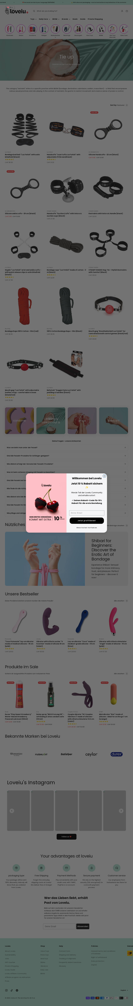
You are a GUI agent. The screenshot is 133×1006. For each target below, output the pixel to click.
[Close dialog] (104, 476)
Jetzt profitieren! (87, 520)
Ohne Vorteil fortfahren (86, 528)
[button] (10, 7)
